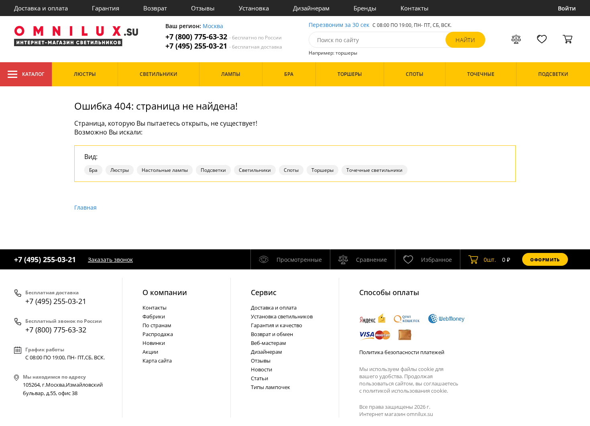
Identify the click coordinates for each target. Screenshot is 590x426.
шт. (490, 259)
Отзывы (203, 8)
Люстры (119, 170)
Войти (567, 8)
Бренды (365, 8)
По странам (156, 325)
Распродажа (157, 334)
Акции (150, 351)
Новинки (153, 343)
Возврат (155, 8)
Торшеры (322, 170)
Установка (254, 8)
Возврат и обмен (272, 334)
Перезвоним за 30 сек (339, 25)
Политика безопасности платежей (401, 352)
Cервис (264, 292)
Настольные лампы (165, 170)
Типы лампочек (270, 387)
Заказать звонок (110, 259)
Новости (261, 369)
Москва (213, 26)
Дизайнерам (311, 8)
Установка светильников (282, 316)
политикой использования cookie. (405, 390)
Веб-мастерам (268, 343)
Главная (85, 207)
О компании (164, 292)
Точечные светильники (374, 170)
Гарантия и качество (276, 325)
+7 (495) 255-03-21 (223, 46)
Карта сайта (157, 360)
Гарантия (105, 8)
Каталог (33, 74)
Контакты (415, 8)
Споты (291, 170)
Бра (93, 170)
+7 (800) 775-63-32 (223, 36)
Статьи (259, 378)
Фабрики (153, 316)
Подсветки (213, 170)
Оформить (545, 260)
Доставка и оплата (41, 8)
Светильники (255, 170)
